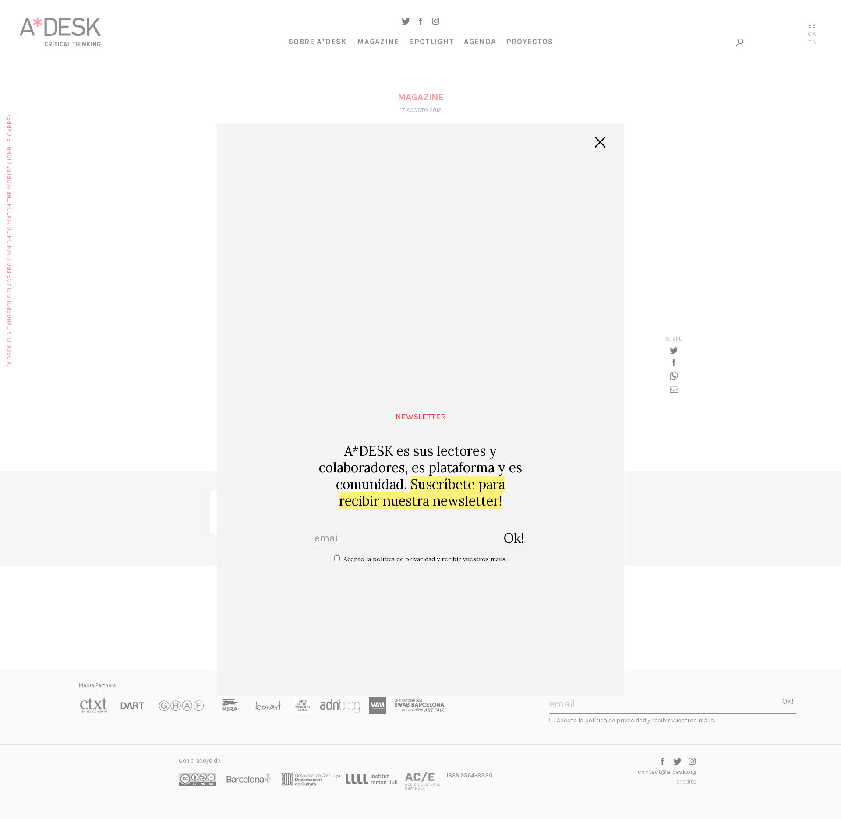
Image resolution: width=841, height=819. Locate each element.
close (600, 142)
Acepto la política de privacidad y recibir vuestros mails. (425, 559)
